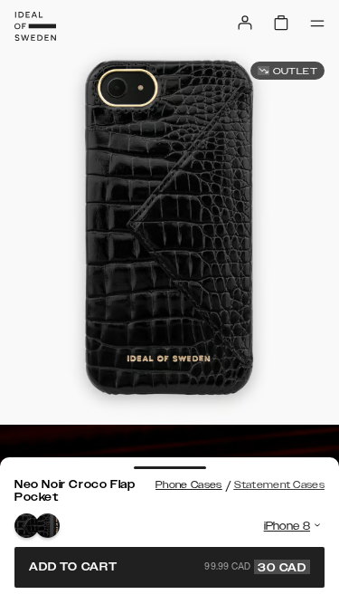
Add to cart (167, 567)
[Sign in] (245, 23)
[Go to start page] (35, 26)
